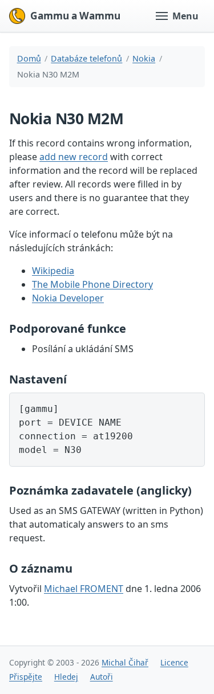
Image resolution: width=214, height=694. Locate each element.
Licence (174, 662)
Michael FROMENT (83, 588)
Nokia (143, 58)
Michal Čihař (125, 662)
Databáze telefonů (86, 58)
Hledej (66, 676)
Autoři (101, 676)
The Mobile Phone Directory (92, 284)
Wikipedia (53, 270)
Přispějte (25, 676)
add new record (73, 156)
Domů (29, 58)
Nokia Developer (68, 298)
